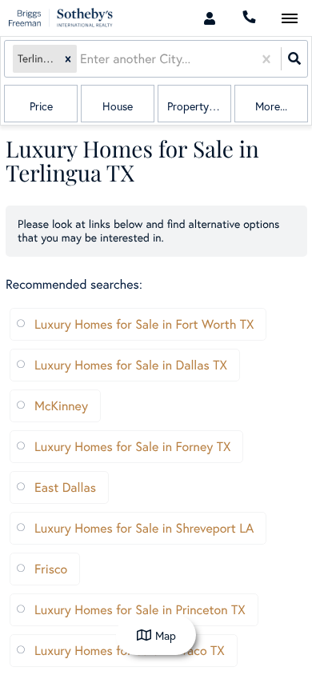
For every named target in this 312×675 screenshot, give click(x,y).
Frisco (50, 569)
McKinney (61, 405)
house (117, 106)
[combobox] (81, 58)
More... (271, 106)
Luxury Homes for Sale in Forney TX (132, 446)
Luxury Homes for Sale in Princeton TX (140, 609)
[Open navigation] (289, 19)
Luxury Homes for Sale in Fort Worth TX (144, 324)
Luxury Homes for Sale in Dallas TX (130, 365)
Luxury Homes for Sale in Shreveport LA (144, 528)
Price (41, 106)
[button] (68, 59)
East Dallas (65, 487)
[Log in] (209, 18)
